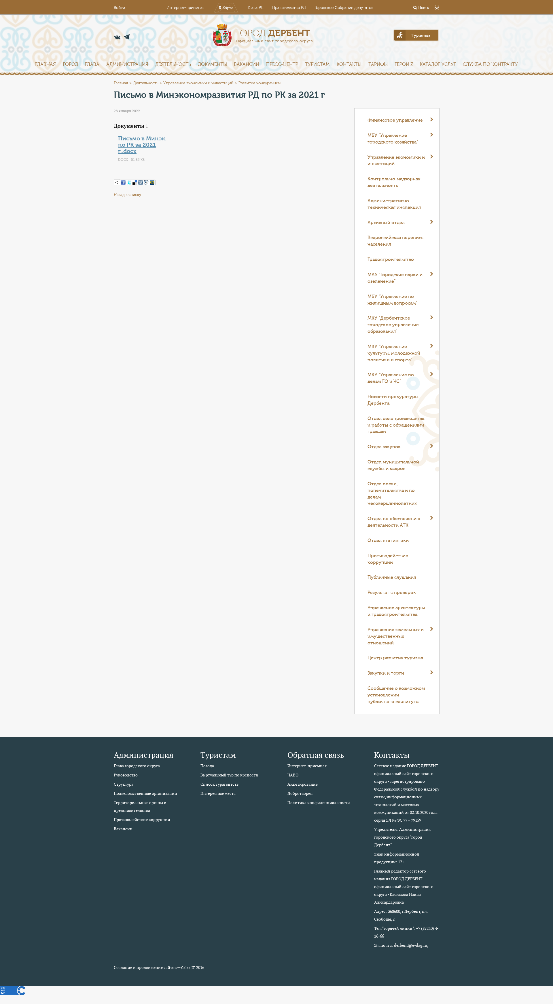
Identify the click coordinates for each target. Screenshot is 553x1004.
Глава (92, 64)
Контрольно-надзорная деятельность (394, 182)
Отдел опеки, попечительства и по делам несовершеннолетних (392, 493)
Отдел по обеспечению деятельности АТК (394, 522)
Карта (228, 8)
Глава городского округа (137, 765)
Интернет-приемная (185, 7)
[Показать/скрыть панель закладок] (117, 182)
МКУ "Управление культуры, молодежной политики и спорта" (394, 353)
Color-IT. (188, 967)
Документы (212, 64)
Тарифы (378, 64)
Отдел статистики (388, 540)
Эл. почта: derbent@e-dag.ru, (401, 945)
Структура (123, 784)
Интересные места (218, 793)
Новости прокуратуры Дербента (393, 400)
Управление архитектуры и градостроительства (396, 611)
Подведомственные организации (145, 793)
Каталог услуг (438, 64)
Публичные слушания (392, 577)
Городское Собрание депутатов (344, 7)
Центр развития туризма (395, 658)
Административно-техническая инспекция (394, 204)
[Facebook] (123, 182)
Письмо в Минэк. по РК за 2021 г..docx (142, 144)
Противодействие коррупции (388, 559)
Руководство (126, 775)
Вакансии (246, 64)
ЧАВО (292, 775)
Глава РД (256, 7)
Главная (45, 64)
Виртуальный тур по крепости (229, 775)
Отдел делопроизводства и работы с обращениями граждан (396, 425)
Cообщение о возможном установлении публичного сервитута (396, 695)
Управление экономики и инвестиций (198, 83)
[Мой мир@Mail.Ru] (152, 182)
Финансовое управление (395, 120)
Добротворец (300, 793)
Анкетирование (302, 784)
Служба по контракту (490, 64)
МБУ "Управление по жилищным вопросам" (393, 300)
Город (70, 64)
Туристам (317, 64)
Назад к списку (127, 194)
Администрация (127, 64)
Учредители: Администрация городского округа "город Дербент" (402, 837)
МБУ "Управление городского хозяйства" (393, 139)
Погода (207, 765)
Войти (119, 7)
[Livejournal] (146, 182)
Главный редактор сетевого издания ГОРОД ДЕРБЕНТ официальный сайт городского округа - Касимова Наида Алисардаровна (403, 887)
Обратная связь (315, 755)
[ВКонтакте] (140, 182)
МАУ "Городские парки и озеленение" (395, 278)
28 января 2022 (127, 110)
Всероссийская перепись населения (395, 241)
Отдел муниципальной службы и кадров (393, 465)
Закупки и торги (386, 673)
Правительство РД (289, 7)
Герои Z (404, 64)
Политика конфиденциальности (318, 802)
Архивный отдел (386, 222)
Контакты (349, 64)
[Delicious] (134, 182)
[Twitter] (129, 182)
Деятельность (173, 64)
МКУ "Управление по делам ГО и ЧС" (391, 378)
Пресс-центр (282, 64)
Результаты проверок (392, 592)
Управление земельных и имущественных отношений (396, 636)
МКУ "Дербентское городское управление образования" (393, 325)
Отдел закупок (384, 446)
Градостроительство (391, 259)
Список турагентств (219, 784)
